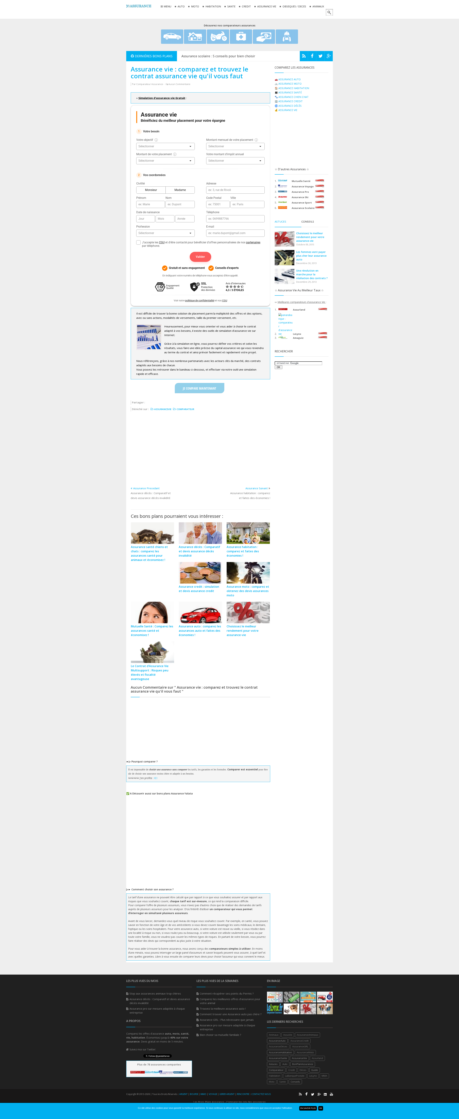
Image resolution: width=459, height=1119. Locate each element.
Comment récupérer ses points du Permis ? (227, 993)
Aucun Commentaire (179, 84)
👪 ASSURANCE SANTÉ (288, 92)
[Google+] (319, 1094)
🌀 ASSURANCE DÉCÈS (288, 105)
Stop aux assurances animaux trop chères (155, 993)
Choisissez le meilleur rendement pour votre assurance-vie (310, 237)
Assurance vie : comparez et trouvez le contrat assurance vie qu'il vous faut (189, 72)
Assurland (317, 1058)
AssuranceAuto (277, 1040)
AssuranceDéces (278, 1046)
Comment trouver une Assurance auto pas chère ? (231, 1014)
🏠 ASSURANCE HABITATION (292, 88)
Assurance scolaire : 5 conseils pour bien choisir (218, 56)
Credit (291, 1070)
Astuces (273, 1064)
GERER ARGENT (227, 1094)
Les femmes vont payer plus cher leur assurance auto (311, 255)
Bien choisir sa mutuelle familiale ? (220, 1035)
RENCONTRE (243, 1094)
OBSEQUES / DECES (294, 6)
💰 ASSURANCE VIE (286, 110)
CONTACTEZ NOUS (261, 1094)
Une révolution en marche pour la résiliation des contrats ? (312, 274)
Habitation (274, 1075)
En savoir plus (308, 1108)
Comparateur (276, 1070)
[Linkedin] (325, 1094)
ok (320, 1108)
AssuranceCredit (299, 1040)
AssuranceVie (299, 1058)
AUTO (181, 6)
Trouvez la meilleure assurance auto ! (223, 1008)
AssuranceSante (278, 1058)
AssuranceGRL (300, 1046)
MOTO (194, 6)
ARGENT (183, 1094)
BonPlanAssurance (302, 1064)
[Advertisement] (200, 446)
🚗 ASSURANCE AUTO (288, 79)
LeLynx (313, 1075)
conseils (295, 1081)
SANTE (231, 6)
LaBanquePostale (294, 1075)
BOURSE (194, 1094)
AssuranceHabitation (280, 1052)
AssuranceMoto (305, 1052)
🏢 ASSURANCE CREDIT (289, 101)
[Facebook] (312, 57)
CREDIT (246, 6)
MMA (324, 1075)
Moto (272, 1081)
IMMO (203, 1094)
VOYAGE (213, 1094)
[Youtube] (331, 1094)
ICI (155, 778)
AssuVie (287, 1034)
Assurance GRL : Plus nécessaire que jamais (227, 1019)
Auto (284, 1064)
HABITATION (213, 6)
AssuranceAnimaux (307, 1034)
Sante (282, 1081)
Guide (314, 1070)
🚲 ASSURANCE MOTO (288, 83)
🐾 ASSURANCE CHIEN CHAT (292, 97)
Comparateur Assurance (149, 84)
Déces (303, 1070)
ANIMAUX (318, 6)
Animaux (273, 1034)
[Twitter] (320, 57)
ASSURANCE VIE (266, 6)
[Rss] (304, 57)
